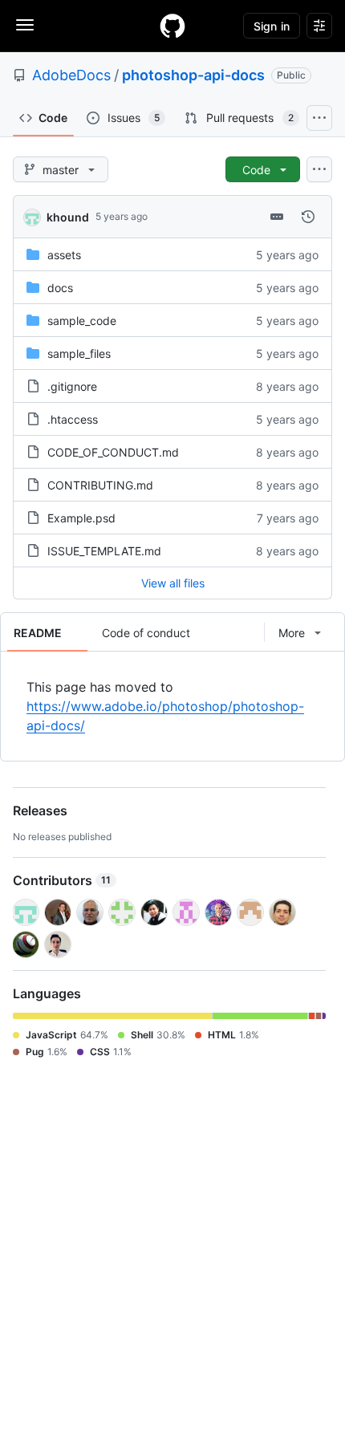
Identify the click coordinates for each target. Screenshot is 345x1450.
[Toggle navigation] (25, 25)
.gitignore (72, 386)
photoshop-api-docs (193, 75)
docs (60, 287)
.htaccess (72, 419)
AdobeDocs (71, 75)
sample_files (79, 353)
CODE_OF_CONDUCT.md (113, 452)
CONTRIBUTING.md (100, 485)
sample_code (81, 320)
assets (64, 255)
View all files (173, 583)
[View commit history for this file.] (308, 216)
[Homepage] (172, 26)
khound (68, 217)
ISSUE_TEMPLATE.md (104, 551)
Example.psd (81, 518)
